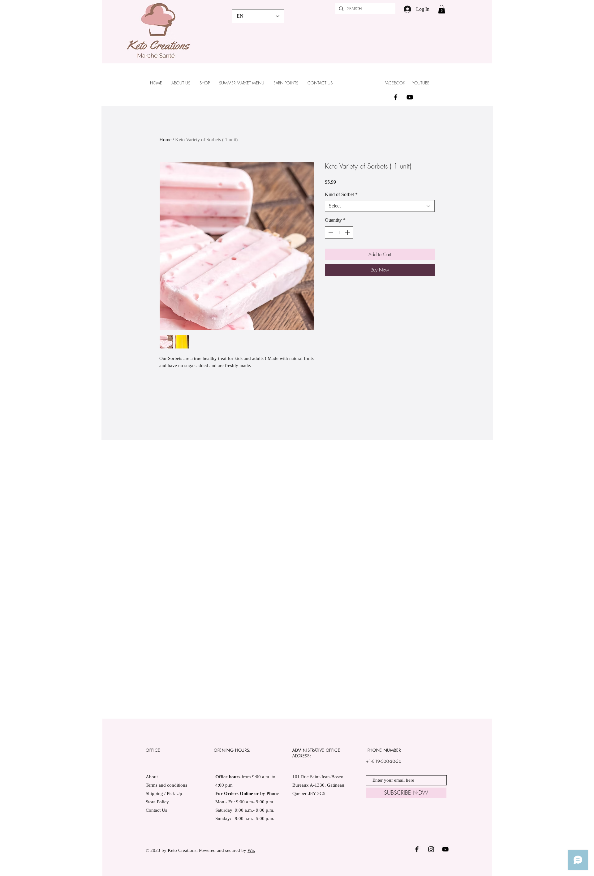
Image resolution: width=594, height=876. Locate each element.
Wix (251, 850)
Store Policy (157, 801)
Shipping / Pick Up (164, 793)
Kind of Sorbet (341, 194)
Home (165, 139)
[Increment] (348, 232)
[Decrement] (330, 232)
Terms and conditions (167, 785)
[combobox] (380, 206)
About (152, 776)
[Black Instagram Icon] (431, 849)
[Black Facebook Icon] (395, 97)
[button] (441, 9)
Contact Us (156, 810)
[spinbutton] (339, 232)
